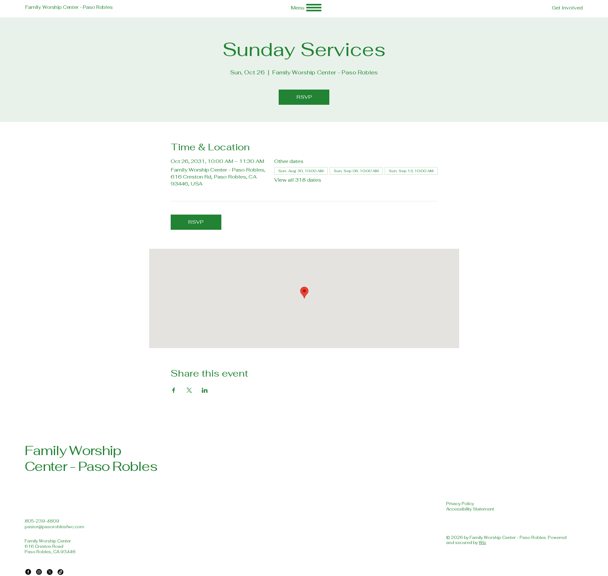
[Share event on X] (189, 390)
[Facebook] (28, 571)
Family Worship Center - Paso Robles (69, 7)
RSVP (304, 97)
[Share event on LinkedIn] (205, 390)
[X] (49, 571)
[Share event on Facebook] (174, 390)
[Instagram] (38, 571)
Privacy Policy (460, 503)
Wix (482, 542)
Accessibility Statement (470, 509)
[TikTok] (60, 571)
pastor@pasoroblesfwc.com (54, 526)
